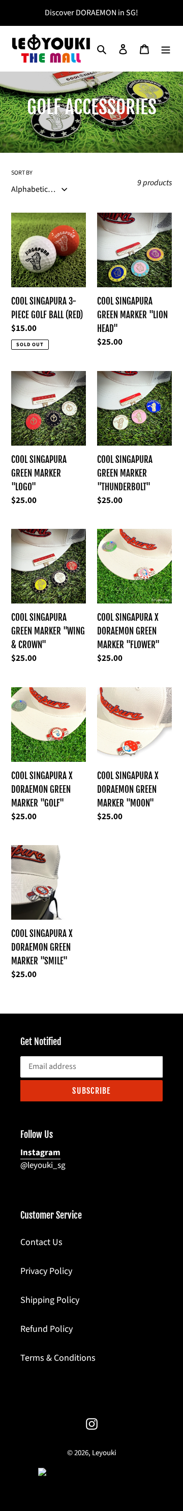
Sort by (22, 173)
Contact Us (41, 1242)
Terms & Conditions (58, 1358)
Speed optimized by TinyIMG (108, 1472)
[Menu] (165, 48)
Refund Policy (46, 1329)
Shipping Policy (49, 1300)
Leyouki (104, 1453)
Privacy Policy (46, 1271)
